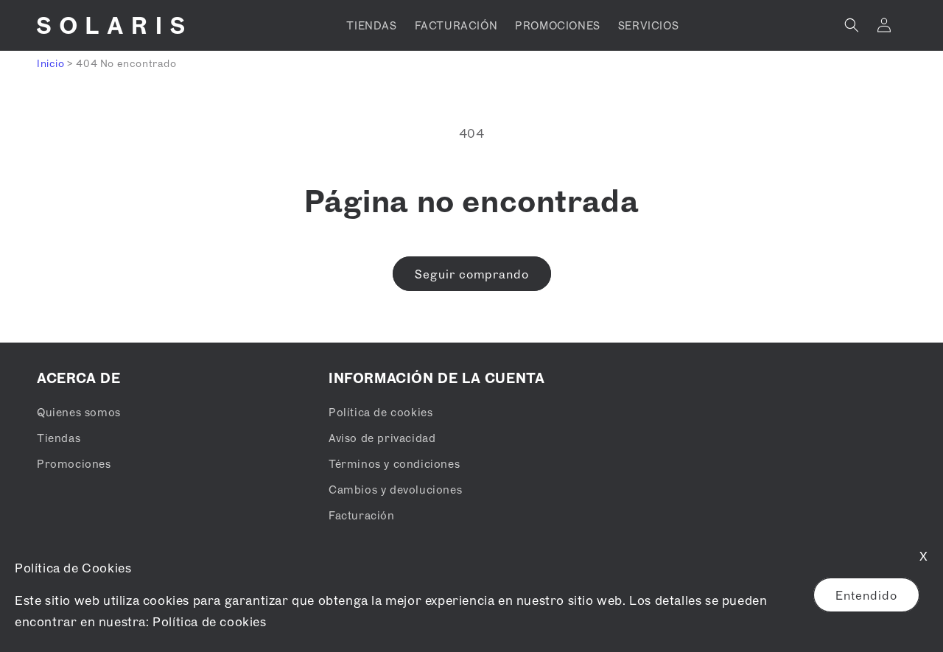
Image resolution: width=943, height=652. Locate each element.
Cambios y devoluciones (395, 489)
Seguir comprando (472, 274)
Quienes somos (79, 411)
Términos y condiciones (394, 463)
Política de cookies (209, 621)
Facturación (362, 515)
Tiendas (58, 437)
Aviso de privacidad (382, 437)
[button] (851, 25)
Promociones (74, 463)
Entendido (866, 595)
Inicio (51, 63)
